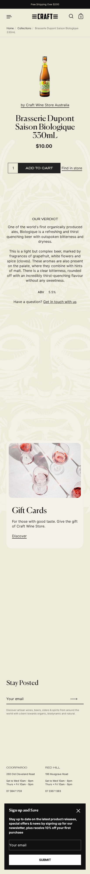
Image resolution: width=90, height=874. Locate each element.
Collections (24, 28)
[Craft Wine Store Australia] (45, 16)
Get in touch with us (59, 302)
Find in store (72, 168)
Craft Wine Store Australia (47, 105)
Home (10, 28)
